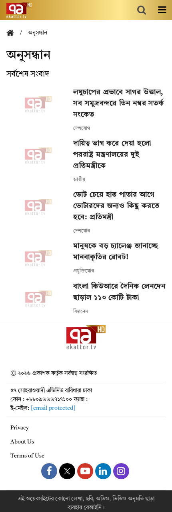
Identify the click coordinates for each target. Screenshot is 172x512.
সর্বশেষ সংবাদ (27, 75)
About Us (22, 442)
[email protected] (53, 408)
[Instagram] (121, 471)
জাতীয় (79, 179)
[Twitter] (67, 471)
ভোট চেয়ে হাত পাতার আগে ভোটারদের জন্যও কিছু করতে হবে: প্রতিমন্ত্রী (116, 206)
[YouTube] (85, 471)
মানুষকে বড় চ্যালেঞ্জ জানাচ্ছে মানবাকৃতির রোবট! (115, 251)
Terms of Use (27, 456)
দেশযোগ (81, 128)
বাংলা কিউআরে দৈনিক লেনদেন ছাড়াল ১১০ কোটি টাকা (119, 292)
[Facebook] (49, 471)
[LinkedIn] (103, 471)
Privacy (19, 428)
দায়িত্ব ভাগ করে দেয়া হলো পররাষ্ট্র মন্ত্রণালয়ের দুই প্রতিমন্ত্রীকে (112, 154)
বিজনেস (80, 311)
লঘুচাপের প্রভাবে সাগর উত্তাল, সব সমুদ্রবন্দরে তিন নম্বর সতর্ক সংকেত (118, 103)
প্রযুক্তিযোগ (83, 271)
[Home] (13, 33)
